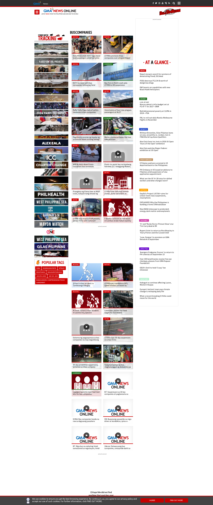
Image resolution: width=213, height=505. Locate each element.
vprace (62, 268)
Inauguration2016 (55, 272)
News (45, 3)
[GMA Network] (37, 3)
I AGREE (152, 500)
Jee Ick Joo (53, 276)
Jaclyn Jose (41, 276)
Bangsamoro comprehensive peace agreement (50, 281)
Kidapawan (40, 272)
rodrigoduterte (49, 268)
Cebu (38, 268)
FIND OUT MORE (176, 500)
